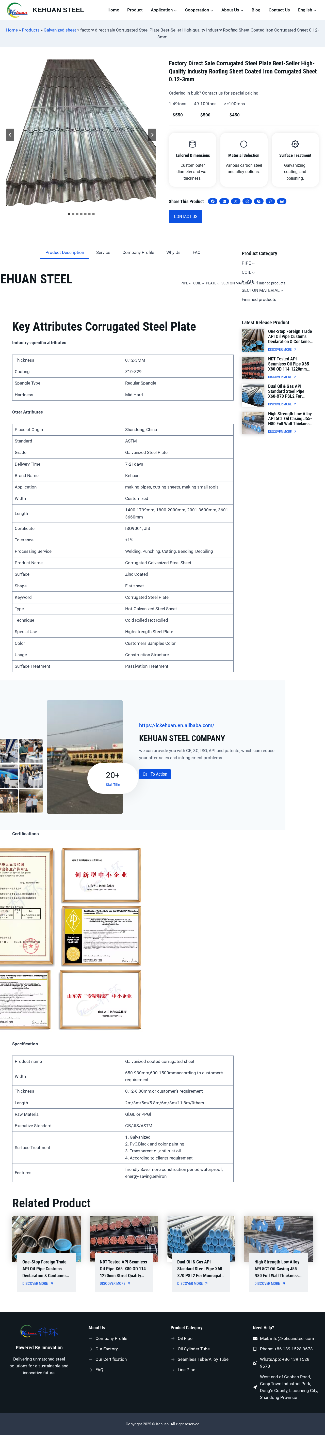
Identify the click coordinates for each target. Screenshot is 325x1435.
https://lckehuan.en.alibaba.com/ (176, 725)
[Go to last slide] (10, 135)
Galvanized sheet (60, 30)
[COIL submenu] (203, 283)
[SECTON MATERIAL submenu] (282, 290)
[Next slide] (152, 135)
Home (113, 9)
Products (31, 30)
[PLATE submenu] (218, 283)
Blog (256, 9)
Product (135, 9)
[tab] (69, 214)
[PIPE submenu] (190, 283)
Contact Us (279, 9)
